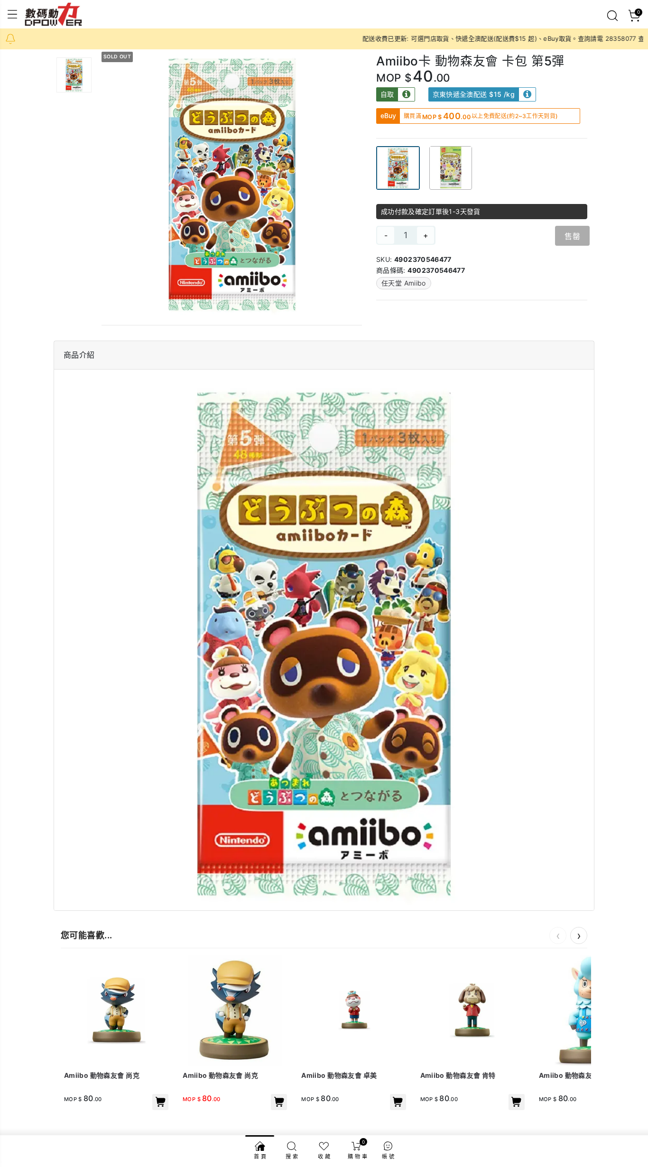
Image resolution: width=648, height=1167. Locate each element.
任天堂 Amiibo (403, 283)
